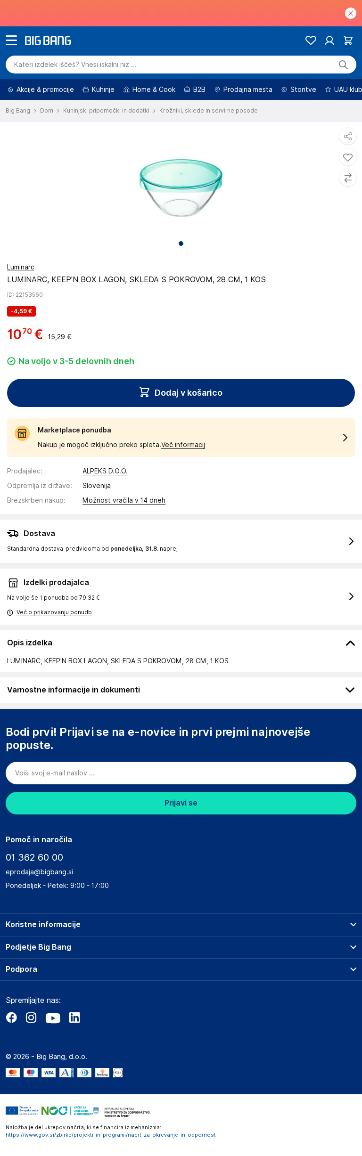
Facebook (11, 1017)
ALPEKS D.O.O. (105, 471)
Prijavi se (181, 802)
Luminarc (20, 267)
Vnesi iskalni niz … (75, 64)
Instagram (31, 1017)
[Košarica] (348, 40)
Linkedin (74, 1017)
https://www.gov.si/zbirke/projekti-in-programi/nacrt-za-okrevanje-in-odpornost (111, 1135)
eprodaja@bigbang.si (39, 872)
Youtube (52, 1017)
